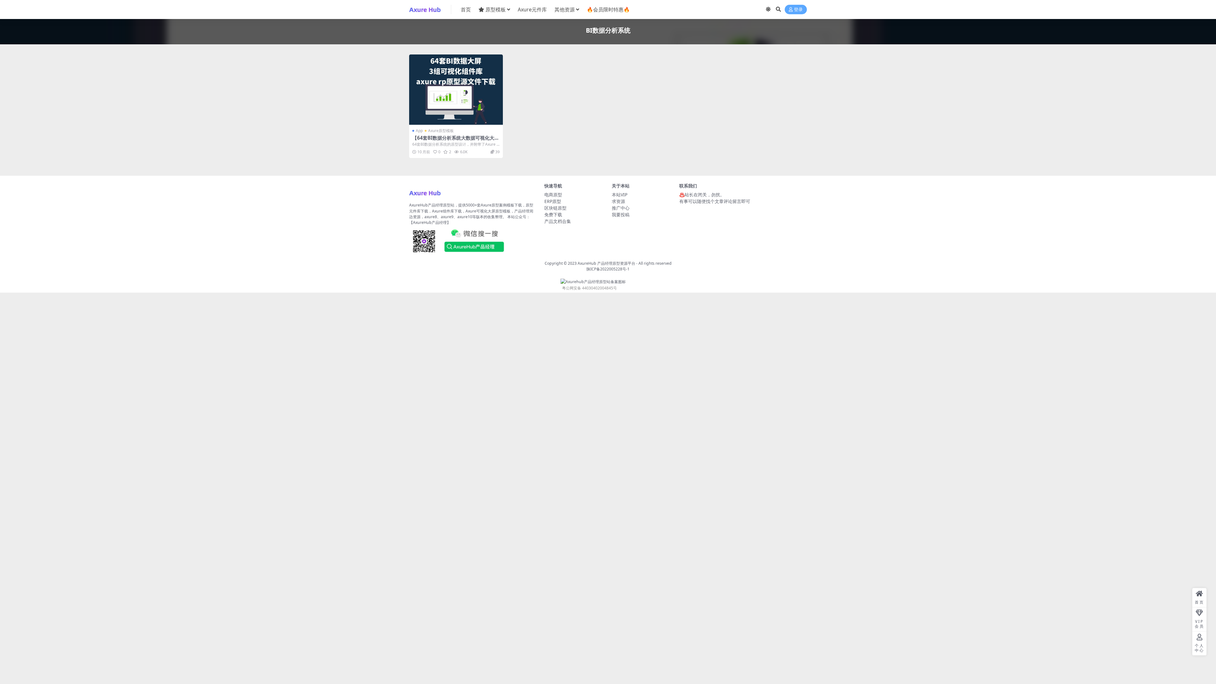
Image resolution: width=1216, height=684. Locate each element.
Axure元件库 (532, 9)
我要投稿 (621, 215)
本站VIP (619, 195)
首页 (466, 9)
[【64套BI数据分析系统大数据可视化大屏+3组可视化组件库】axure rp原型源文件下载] (456, 89)
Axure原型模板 (441, 130)
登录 (798, 9)
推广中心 (621, 208)
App (419, 130)
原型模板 (495, 9)
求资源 (618, 201)
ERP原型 (552, 201)
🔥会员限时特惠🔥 (608, 9)
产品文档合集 (557, 221)
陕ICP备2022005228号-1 (608, 269)
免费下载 (553, 215)
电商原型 (553, 195)
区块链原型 (555, 208)
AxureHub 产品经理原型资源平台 (606, 263)
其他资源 (564, 9)
